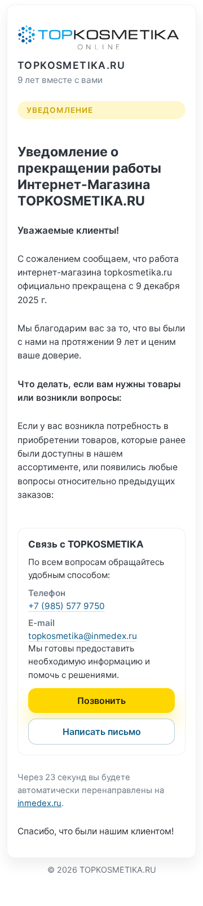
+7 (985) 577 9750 (66, 606)
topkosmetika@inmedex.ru (82, 636)
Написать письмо (102, 731)
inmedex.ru (39, 803)
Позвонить (101, 700)
